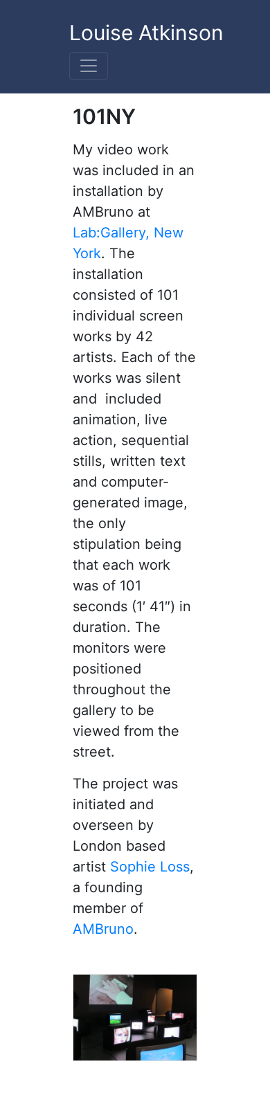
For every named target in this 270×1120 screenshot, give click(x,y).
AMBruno (103, 929)
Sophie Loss (150, 866)
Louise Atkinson (146, 32)
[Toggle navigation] (88, 66)
